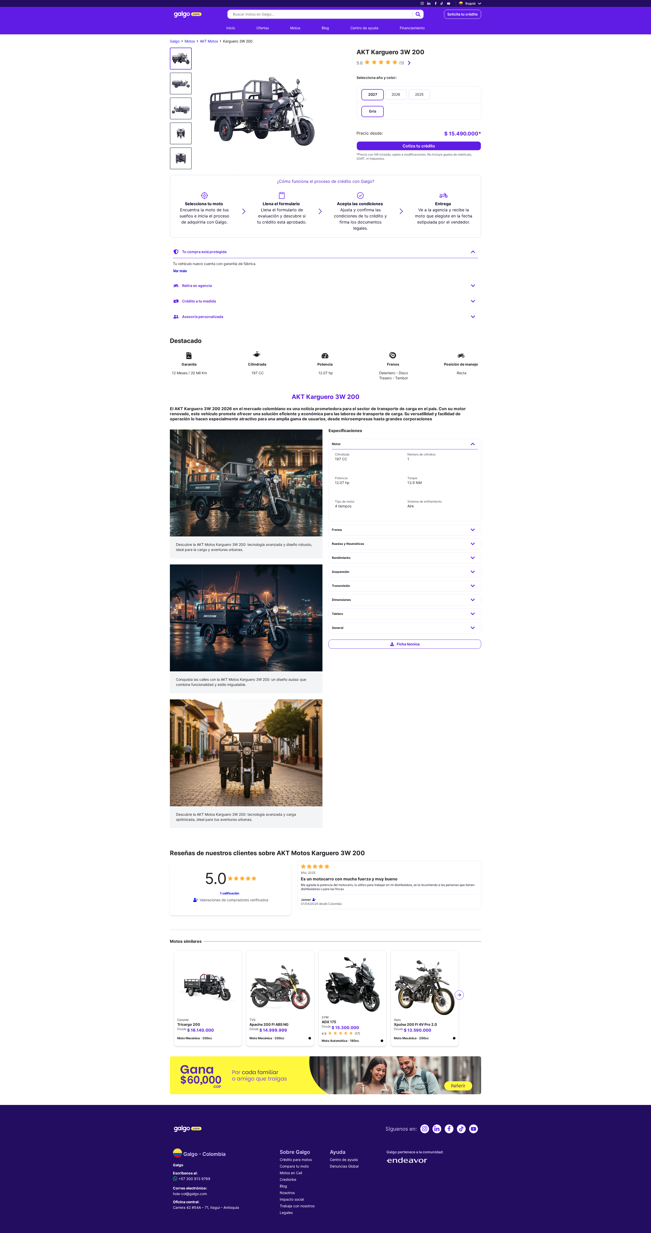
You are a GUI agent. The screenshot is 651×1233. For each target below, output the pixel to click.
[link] (422, 3)
